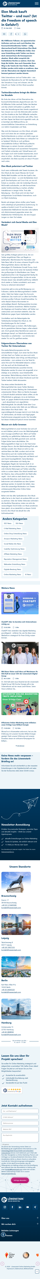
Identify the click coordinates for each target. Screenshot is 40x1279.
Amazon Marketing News (13, 539)
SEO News (7, 523)
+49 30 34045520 (8, 990)
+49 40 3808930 (7, 1032)
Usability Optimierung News (14, 549)
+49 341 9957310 (8, 947)
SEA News (19, 523)
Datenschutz (19, 1269)
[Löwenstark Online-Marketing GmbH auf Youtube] (27, 1207)
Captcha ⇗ (20, 1190)
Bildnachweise (28, 1269)
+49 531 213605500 (8, 905)
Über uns (5, 1218)
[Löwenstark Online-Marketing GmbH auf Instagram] (5, 1207)
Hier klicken (15, 1189)
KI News (28, 574)
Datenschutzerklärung (7, 852)
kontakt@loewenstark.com (11, 907)
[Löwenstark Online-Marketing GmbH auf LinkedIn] (20, 1207)
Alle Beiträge (20, 746)
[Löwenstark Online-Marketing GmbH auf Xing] (35, 1207)
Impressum (10, 1269)
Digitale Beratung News (12, 569)
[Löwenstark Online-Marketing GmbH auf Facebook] (12, 1207)
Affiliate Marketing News (13, 554)
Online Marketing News (12, 574)
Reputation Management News (15, 559)
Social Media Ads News (12, 544)
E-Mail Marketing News (12, 528)
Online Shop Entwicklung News (15, 533)
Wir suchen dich (8, 1224)
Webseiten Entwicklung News (14, 564)
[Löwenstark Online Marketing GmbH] (11, 3)
